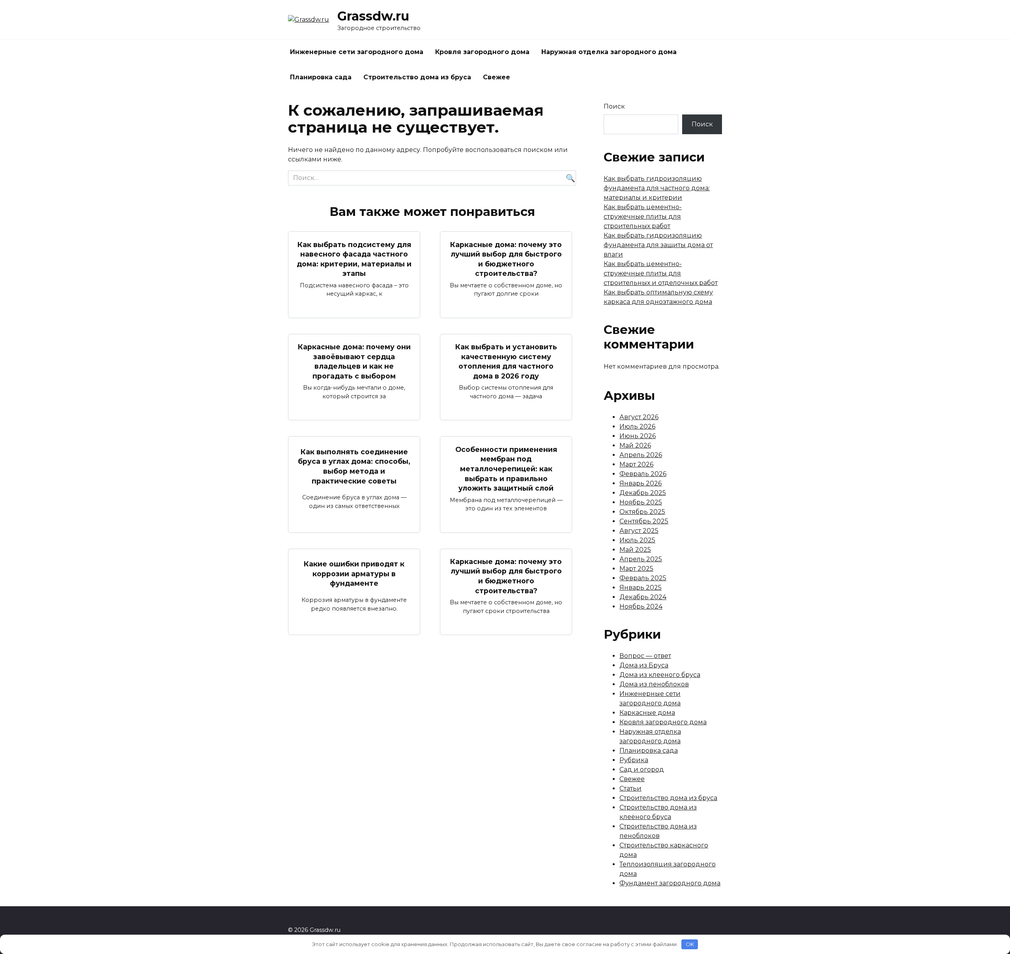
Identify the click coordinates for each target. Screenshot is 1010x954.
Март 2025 (636, 568)
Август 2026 (638, 417)
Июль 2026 (637, 426)
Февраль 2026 (642, 474)
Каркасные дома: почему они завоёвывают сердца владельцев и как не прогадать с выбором (354, 361)
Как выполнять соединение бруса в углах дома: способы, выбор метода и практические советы (354, 466)
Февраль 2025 (642, 578)
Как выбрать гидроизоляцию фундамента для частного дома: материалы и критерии (657, 188)
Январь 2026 (640, 483)
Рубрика (633, 760)
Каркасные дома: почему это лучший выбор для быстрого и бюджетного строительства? (506, 258)
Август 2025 (638, 530)
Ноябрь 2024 (640, 606)
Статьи (630, 788)
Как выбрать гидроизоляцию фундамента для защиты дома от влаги (658, 245)
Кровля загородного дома (482, 52)
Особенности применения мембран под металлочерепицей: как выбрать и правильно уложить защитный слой (506, 468)
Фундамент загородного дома (669, 883)
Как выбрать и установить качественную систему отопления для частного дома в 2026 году (506, 361)
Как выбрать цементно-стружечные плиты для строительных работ (643, 216)
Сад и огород (641, 769)
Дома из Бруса (643, 665)
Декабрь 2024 (642, 597)
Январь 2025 (640, 587)
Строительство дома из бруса (417, 77)
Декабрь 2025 (642, 493)
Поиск (614, 106)
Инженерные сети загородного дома (356, 52)
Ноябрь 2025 (640, 502)
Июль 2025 (637, 540)
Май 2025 (635, 549)
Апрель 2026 (640, 455)
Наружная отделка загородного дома (609, 52)
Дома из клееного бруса (659, 674)
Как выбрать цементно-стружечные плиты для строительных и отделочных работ (661, 273)
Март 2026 (636, 464)
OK (690, 944)
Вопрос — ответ (645, 656)
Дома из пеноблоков (654, 684)
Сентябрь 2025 (643, 521)
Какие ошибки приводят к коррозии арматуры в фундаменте (354, 573)
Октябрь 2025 (642, 511)
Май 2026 (635, 445)
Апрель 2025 (640, 559)
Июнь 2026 (637, 436)
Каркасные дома (647, 712)
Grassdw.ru (373, 16)
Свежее (496, 77)
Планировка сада (321, 77)
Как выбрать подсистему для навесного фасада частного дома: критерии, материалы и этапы (354, 258)
